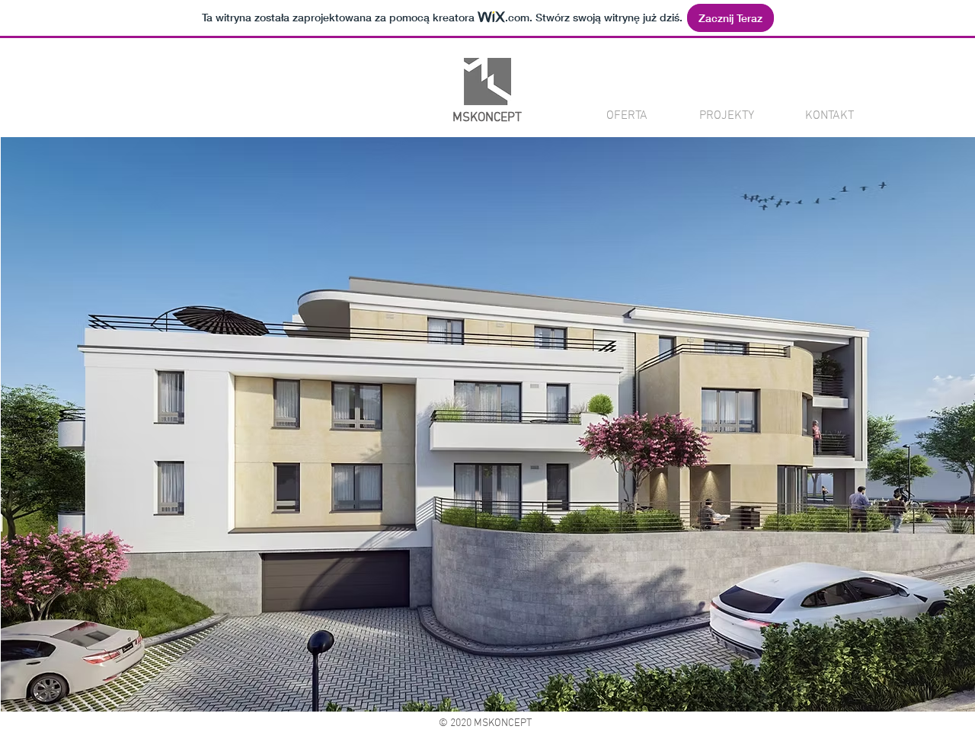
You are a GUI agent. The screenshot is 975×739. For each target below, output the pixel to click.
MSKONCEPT (487, 118)
